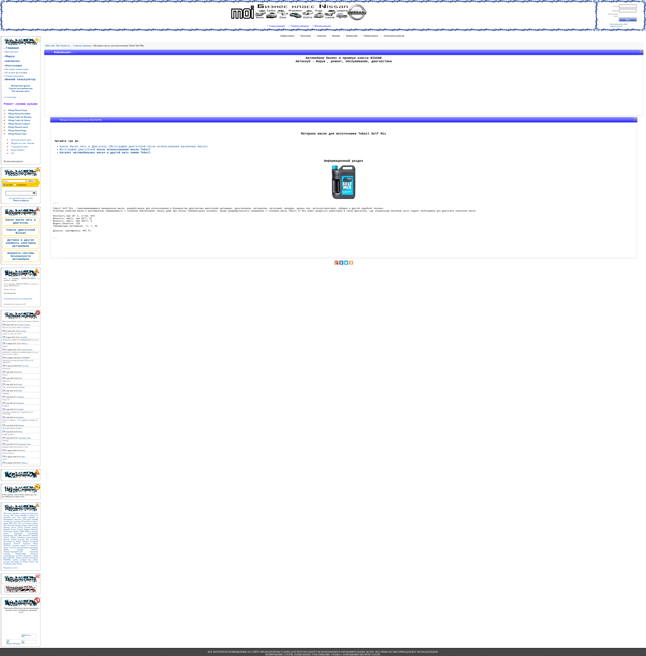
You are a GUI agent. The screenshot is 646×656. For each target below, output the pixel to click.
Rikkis (20, 432)
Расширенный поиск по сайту (21, 198)
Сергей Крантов (26, 350)
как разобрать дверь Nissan (20, 563)
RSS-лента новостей (322, 26)
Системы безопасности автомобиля (18, 299)
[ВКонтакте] (341, 263)
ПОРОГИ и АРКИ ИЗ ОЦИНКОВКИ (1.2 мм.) (20, 340)
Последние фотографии (16, 72)
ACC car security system (28, 523)
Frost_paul (25, 366)
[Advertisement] (343, 90)
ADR (22, 531)
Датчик (6, 539)
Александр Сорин (24, 438)
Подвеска (5, 406)
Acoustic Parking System (17, 525)
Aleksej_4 (24, 463)
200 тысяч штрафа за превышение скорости (20, 518)
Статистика (10, 97)
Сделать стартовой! (277, 26)
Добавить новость (370, 35)
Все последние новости (13, 161)
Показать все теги (10, 568)
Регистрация (306, 35)
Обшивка (6, 393)
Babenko (21, 397)
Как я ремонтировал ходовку (13, 387)
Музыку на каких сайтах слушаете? (16, 327)
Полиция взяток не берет (12, 428)
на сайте (9, 185)
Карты (5, 375)
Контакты (336, 35)
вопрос (5, 346)
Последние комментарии (16, 69)
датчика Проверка (23, 556)
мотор (4, 459)
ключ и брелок (8, 453)
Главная (12, 48)
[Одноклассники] (351, 263)
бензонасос (6, 368)
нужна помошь (8, 434)
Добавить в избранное (300, 26)
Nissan (13, 537)
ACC (15, 523)
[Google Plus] (336, 263)
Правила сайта (352, 35)
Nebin (20, 372)
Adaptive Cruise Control (13, 529)
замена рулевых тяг (22, 560)
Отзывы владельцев (14, 76)
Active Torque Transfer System (24, 527)
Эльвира (23, 331)
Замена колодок (17, 539)
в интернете (21, 185)
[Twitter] (346, 263)
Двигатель (6, 381)
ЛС (25, 304)
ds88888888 (25, 358)
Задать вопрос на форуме (394, 35)
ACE (5, 525)
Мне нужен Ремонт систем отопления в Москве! (20, 321)
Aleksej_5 (24, 343)
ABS (10, 523)
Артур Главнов (24, 325)
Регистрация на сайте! (619, 24)
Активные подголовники (27, 537)
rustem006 (23, 337)
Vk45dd (5, 441)
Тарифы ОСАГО (27, 550)
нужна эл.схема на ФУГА (12, 334)
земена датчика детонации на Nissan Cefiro (20, 561)
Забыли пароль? (616, 26)
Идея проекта (11, 51)
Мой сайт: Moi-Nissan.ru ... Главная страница (68, 45)
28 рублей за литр (28, 521)
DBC (20, 535)
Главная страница (287, 35)
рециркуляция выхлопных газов (15, 447)
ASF (15, 535)
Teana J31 (6, 400)
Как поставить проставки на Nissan (20, 540)
